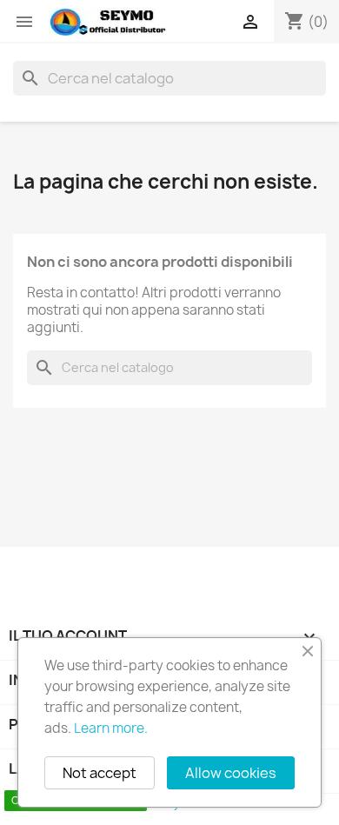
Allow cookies (230, 772)
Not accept (99, 772)
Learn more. (111, 728)
